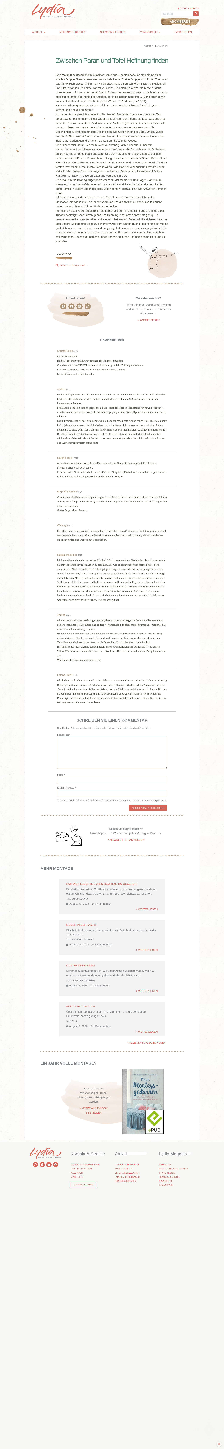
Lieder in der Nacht (81, 924)
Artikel (37, 32)
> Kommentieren (149, 320)
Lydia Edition (183, 32)
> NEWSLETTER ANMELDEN (125, 839)
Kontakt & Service (188, 8)
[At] (55, 1164)
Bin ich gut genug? (80, 1006)
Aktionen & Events (112, 32)
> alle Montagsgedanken (146, 1042)
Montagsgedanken (72, 32)
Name (61, 774)
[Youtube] (49, 1164)
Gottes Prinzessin (80, 965)
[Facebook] (42, 1164)
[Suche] (196, 13)
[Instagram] (35, 1164)
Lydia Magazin (148, 32)
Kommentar (64, 734)
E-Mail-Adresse (66, 787)
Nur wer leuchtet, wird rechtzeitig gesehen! (101, 883)
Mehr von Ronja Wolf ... (74, 265)
